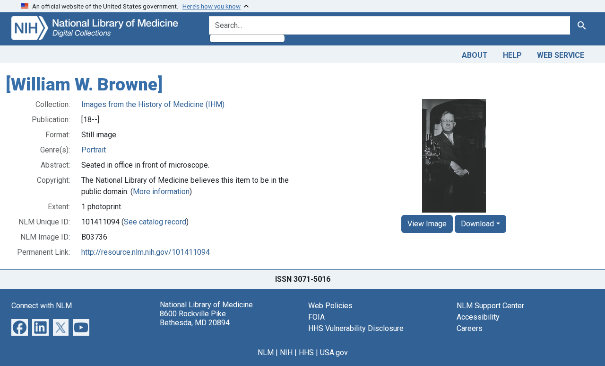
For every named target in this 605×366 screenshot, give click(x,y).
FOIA (316, 316)
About (475, 55)
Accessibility (478, 316)
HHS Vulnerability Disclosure (356, 328)
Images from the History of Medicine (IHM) (153, 104)
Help (512, 55)
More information (161, 191)
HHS (306, 352)
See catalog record (155, 221)
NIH (286, 352)
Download (477, 223)
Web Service (560, 55)
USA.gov (334, 352)
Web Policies (330, 305)
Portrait (93, 149)
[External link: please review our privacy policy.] (19, 326)
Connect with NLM (41, 305)
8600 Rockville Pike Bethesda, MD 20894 (195, 318)
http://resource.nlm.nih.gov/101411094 (145, 252)
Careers (470, 328)
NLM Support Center (490, 305)
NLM (266, 352)
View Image (427, 223)
